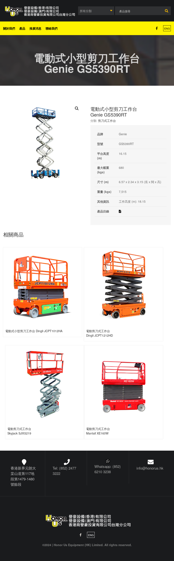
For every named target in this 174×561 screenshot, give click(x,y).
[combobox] (96, 10)
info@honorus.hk (149, 468)
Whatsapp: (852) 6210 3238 (107, 469)
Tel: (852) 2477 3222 (64, 470)
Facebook (157, 28)
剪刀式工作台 (107, 120)
